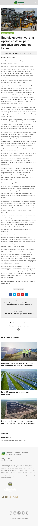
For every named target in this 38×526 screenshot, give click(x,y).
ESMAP (31, 99)
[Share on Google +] (18, 294)
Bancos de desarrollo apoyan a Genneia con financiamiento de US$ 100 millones (18, 422)
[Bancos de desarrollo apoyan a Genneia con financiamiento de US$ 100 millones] (19, 408)
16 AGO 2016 (10, 57)
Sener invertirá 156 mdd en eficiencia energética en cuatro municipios (19, 314)
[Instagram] (23, 513)
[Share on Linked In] (26, 294)
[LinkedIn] (19, 513)
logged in (11, 440)
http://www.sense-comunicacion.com (21, 326)
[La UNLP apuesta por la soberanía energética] (19, 379)
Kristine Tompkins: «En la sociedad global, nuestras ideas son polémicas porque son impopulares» (19, 303)
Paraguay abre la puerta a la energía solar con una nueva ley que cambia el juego (18, 364)
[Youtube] (26, 513)
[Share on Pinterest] (22, 294)
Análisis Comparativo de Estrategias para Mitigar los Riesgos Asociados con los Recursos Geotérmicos (17, 97)
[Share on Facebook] (10, 294)
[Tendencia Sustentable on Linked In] (18, 329)
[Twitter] (15, 513)
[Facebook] (11, 513)
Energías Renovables (7, 33)
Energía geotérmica (19, 289)
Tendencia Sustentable (10, 53)
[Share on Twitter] (14, 294)
